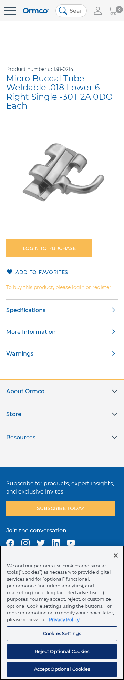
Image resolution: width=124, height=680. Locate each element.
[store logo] (36, 11)
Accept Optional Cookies (62, 669)
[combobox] (71, 10)
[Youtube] (71, 543)
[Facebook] (10, 543)
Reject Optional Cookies (62, 651)
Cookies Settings (62, 633)
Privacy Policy (64, 619)
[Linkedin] (56, 543)
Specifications (25, 310)
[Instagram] (25, 543)
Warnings (19, 353)
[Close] (115, 555)
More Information (31, 332)
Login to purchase (49, 248)
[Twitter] (41, 543)
